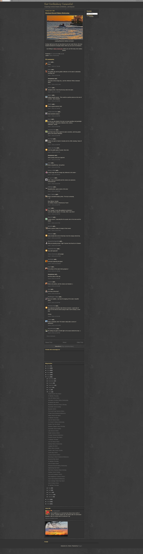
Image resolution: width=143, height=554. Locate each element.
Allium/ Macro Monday (53, 448)
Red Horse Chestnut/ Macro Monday (57, 470)
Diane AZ (50, 217)
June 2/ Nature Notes (53, 483)
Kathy (49, 69)
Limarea (50, 281)
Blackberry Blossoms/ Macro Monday (57, 404)
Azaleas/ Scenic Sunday (54, 472)
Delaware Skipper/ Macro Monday (56, 426)
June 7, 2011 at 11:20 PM (54, 238)
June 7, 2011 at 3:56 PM (54, 135)
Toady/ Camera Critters (54, 433)
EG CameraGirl (56, 511)
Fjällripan (50, 187)
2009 (48, 501)
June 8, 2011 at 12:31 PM (54, 325)
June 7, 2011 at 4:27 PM (54, 159)
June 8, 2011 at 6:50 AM (54, 293)
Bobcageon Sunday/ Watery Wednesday (58, 400)
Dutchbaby (51, 259)
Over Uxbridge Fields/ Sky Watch (56, 481)
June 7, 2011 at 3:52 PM (54, 126)
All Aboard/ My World (53, 402)
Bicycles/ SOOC (52, 409)
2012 (48, 374)
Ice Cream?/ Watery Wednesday (56, 422)
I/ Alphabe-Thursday (53, 439)
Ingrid (49, 266)
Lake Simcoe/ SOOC (53, 430)
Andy (49, 62)
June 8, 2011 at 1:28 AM (54, 271)
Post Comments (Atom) (68, 346)
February (50, 494)
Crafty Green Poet (52, 111)
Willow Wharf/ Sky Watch (54, 415)
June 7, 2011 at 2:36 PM (54, 108)
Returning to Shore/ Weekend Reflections (58, 457)
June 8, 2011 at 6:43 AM (54, 286)
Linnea (49, 319)
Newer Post (48, 342)
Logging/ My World (52, 446)
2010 (48, 499)
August (50, 387)
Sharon (50, 87)
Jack (49, 289)
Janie (49, 163)
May (49, 488)
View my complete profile (51, 518)
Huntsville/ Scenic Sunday (54, 406)
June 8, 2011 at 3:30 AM (54, 278)
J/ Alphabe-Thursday (53, 417)
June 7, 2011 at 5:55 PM (54, 174)
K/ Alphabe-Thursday (53, 396)
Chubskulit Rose (52, 248)
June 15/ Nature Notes (53, 441)
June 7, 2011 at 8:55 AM (54, 75)
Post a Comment (51, 336)
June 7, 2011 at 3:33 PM (54, 116)
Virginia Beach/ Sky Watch (54, 393)
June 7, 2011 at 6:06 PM (54, 191)
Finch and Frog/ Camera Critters (56, 411)
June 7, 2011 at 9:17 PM (54, 223)
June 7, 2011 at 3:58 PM (54, 144)
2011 (48, 376)
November (51, 381)
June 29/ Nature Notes (53, 398)
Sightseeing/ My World (53, 467)
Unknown (50, 233)
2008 (48, 503)
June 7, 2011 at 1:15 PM (54, 92)
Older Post (80, 342)
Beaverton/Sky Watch (53, 459)
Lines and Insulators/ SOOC (55, 474)
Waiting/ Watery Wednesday (55, 443)
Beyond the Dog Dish (53, 241)
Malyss (50, 95)
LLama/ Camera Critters (54, 454)
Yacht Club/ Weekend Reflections (56, 478)
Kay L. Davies (51, 194)
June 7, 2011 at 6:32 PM (54, 205)
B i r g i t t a (51, 177)
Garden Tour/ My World (54, 424)
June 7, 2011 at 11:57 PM (54, 256)
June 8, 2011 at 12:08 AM (54, 263)
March (50, 492)
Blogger (80, 546)
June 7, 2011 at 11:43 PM (54, 245)
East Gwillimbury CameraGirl (58, 4)
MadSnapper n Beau (53, 296)
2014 (48, 370)
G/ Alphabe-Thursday (53, 485)
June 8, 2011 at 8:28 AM (54, 302)
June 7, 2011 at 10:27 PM (54, 230)
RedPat (50, 104)
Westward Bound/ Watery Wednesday (57, 465)
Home (64, 342)
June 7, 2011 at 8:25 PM (54, 214)
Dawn (49, 208)
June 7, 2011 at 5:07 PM (54, 167)
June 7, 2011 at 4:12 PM (54, 152)
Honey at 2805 (51, 170)
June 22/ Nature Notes (53, 420)
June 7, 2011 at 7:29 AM (54, 66)
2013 (48, 372)
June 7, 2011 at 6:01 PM (54, 183)
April (49, 490)
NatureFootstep (52, 328)
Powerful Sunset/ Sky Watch (55, 437)
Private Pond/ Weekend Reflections (57, 413)
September (51, 385)
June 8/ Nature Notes (53, 463)
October (50, 383)
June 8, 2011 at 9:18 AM (54, 316)
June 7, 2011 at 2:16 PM (54, 101)
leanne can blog (52, 148)
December (51, 378)
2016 (48, 366)
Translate (91, 16)
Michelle (50, 226)
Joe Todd (50, 138)
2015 (48, 368)
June (49, 391)
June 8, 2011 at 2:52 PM (54, 332)
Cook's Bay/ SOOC (53, 452)
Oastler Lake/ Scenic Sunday (55, 450)
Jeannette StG (51, 129)
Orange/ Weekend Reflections (55, 435)
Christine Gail (51, 305)
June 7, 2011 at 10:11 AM (54, 84)
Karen (49, 119)
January (50, 496)
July (49, 389)
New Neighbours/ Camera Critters (56, 476)
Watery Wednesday (54, 55)
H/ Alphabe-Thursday (53, 461)
